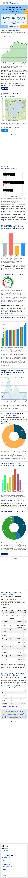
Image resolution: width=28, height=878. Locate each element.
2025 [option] (5, 422)
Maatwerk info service (7, 874)
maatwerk (5, 500)
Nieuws (4, 868)
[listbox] (6, 422)
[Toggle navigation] (24, 2)
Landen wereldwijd (6, 862)
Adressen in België (6, 859)
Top (25, 717)
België (2, 214)
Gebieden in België (6, 857)
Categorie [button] (4, 607)
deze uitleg (11, 301)
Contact (4, 875)
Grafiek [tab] (4, 36)
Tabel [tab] (9, 36)
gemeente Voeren (17, 458)
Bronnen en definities (7, 866)
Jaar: (2, 422)
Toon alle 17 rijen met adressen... (9, 706)
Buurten (4, 130)
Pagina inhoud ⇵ (15, 26)
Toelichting (5, 88)
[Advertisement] (14, 150)
